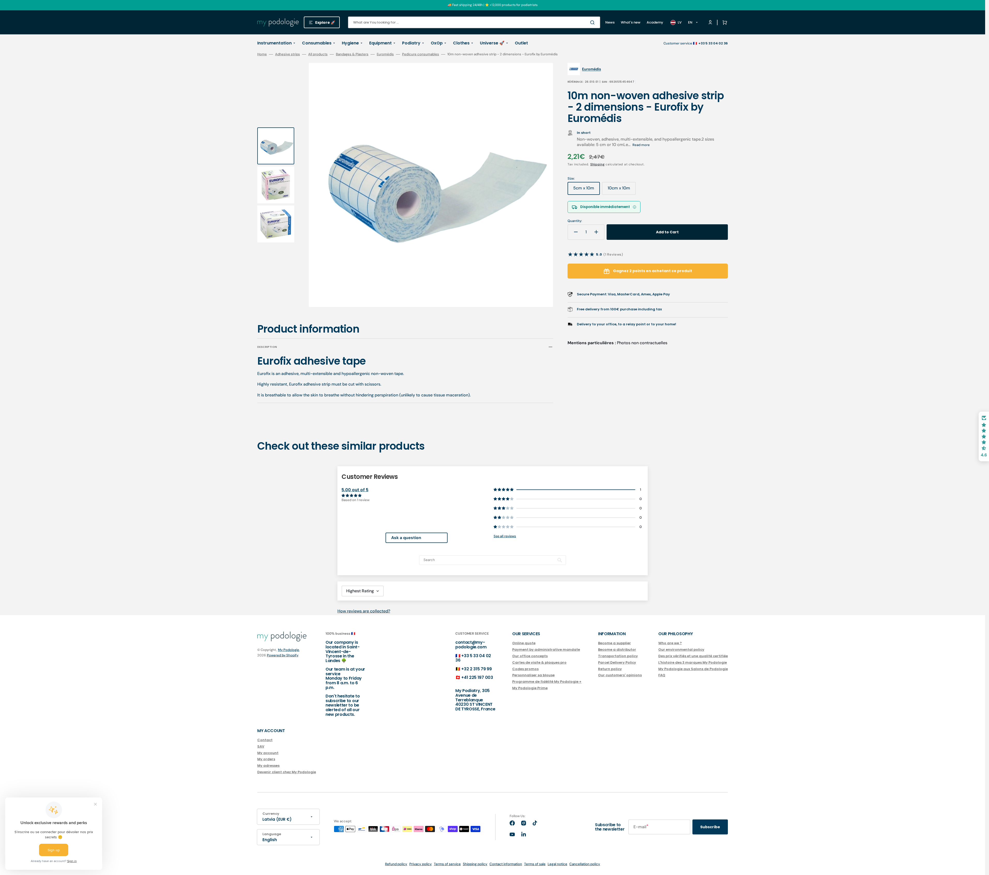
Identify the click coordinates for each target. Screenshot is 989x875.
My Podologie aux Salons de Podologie (693, 668)
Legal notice (557, 864)
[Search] (593, 22)
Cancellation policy (584, 864)
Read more (641, 145)
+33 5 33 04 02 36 (473, 658)
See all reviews (505, 536)
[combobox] (474, 22)
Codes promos (525, 668)
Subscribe (710, 827)
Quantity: (575, 221)
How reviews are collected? (363, 611)
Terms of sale (535, 864)
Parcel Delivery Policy (617, 662)
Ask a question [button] (406, 537)
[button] (723, 22)
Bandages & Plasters (352, 54)
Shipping (597, 164)
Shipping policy (475, 864)
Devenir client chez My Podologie (286, 772)
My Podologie (288, 650)
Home (262, 54)
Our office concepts (530, 656)
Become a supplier (614, 643)
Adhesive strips (287, 54)
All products (318, 54)
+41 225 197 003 (477, 677)
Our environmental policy (681, 649)
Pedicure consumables (420, 54)
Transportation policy (618, 656)
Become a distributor (617, 649)
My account (267, 752)
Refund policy (396, 864)
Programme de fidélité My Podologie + (547, 681)
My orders (266, 759)
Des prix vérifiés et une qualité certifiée (693, 656)
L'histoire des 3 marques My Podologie (692, 662)
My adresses (268, 765)
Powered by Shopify (282, 655)
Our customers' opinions (620, 675)
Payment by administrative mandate (546, 649)
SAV (260, 746)
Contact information (505, 864)
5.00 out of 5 (355, 490)
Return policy (610, 668)
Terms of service (447, 864)
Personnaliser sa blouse (533, 675)
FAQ (661, 675)
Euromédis (385, 54)
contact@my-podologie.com (471, 644)
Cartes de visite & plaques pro (539, 662)
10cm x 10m (622, 190)
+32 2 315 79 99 (476, 669)
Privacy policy (420, 864)
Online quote (523, 643)
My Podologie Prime (530, 688)
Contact (265, 740)
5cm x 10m (586, 190)
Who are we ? (670, 643)
